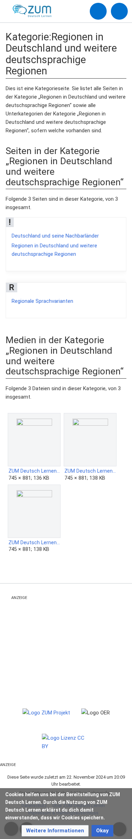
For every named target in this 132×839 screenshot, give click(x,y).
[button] (55, 831)
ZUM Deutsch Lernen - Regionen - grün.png (90, 471)
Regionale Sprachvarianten (42, 301)
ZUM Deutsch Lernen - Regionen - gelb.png (34, 471)
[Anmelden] (98, 11)
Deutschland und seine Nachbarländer (55, 236)
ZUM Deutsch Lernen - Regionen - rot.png (34, 542)
